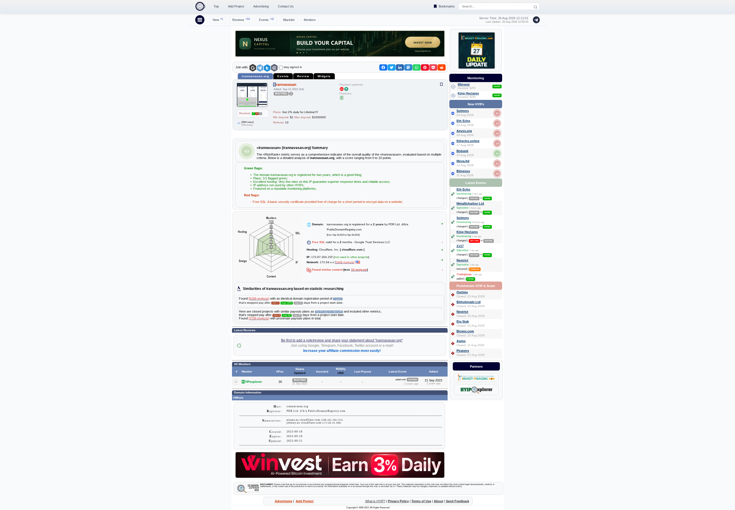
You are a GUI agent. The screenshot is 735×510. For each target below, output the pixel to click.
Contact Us (286, 6)
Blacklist (289, 20)
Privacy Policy (398, 501)
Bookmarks (447, 6)
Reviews (241, 20)
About (438, 501)
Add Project (236, 6)
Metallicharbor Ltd (470, 203)
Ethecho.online (468, 141)
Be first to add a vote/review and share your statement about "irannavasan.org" (342, 340)
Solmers (463, 111)
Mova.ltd (463, 161)
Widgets (324, 76)
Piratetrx (463, 350)
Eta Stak (463, 321)
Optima (462, 292)
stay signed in (293, 67)
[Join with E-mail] (274, 68)
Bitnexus (463, 171)
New (218, 20)
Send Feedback (457, 501)
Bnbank (462, 151)
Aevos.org (464, 131)
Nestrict (462, 260)
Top (216, 6)
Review (303, 76)
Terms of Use (421, 501)
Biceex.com (465, 331)
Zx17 (460, 246)
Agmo (461, 341)
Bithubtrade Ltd (469, 302)
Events (266, 20)
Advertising (261, 6)
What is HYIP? (375, 501)
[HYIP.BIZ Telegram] (535, 19)
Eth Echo (463, 121)
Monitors (310, 20)
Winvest (464, 84)
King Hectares (468, 93)
